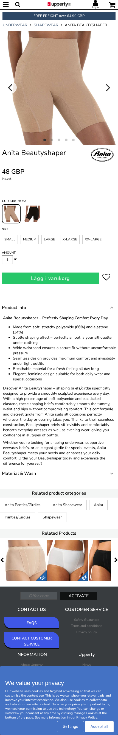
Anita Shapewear (67, 504)
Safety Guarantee (86, 620)
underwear (15, 25)
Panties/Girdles (17, 517)
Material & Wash (19, 473)
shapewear (46, 25)
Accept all (99, 726)
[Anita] (102, 161)
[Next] (107, 88)
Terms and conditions (86, 626)
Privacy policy (86, 632)
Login (95, 7)
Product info (14, 308)
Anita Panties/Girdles (23, 504)
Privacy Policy (86, 717)
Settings (70, 726)
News (86, 665)
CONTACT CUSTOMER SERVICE (32, 641)
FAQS (32, 622)
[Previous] (11, 88)
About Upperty (32, 665)
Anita (98, 504)
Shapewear (52, 517)
